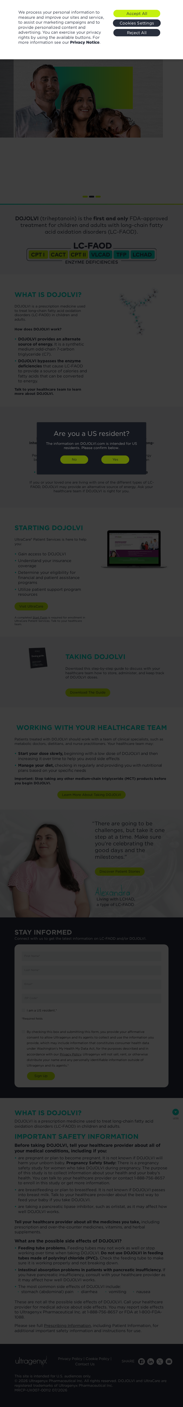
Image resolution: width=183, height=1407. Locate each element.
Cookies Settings (137, 23)
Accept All (137, 13)
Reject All (137, 32)
